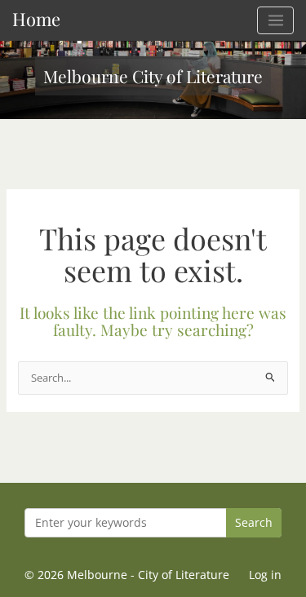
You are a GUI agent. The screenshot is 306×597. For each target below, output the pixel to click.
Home (36, 18)
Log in (265, 574)
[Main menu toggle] (275, 20)
